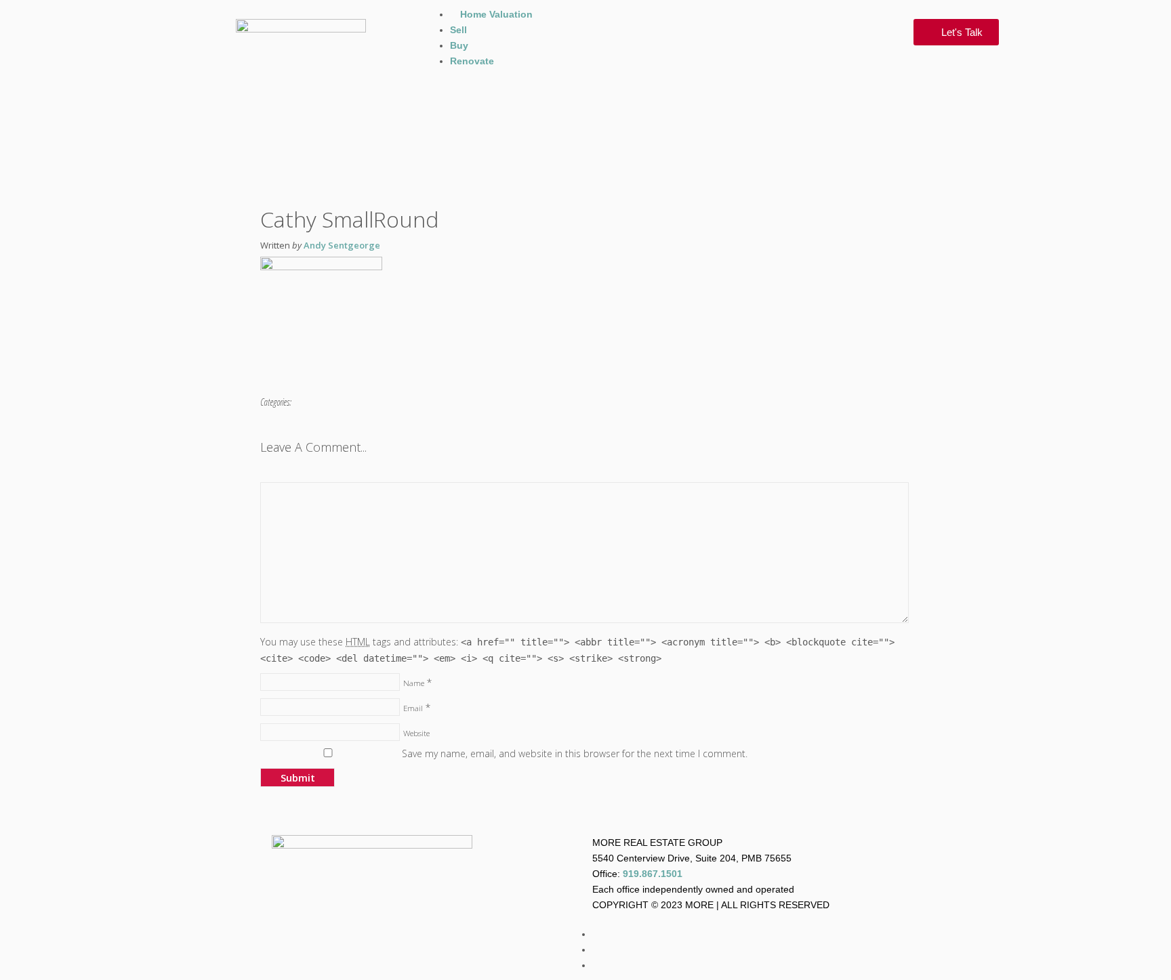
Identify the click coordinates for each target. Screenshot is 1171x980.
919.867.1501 (652, 873)
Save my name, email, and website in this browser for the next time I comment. (574, 753)
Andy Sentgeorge (342, 245)
